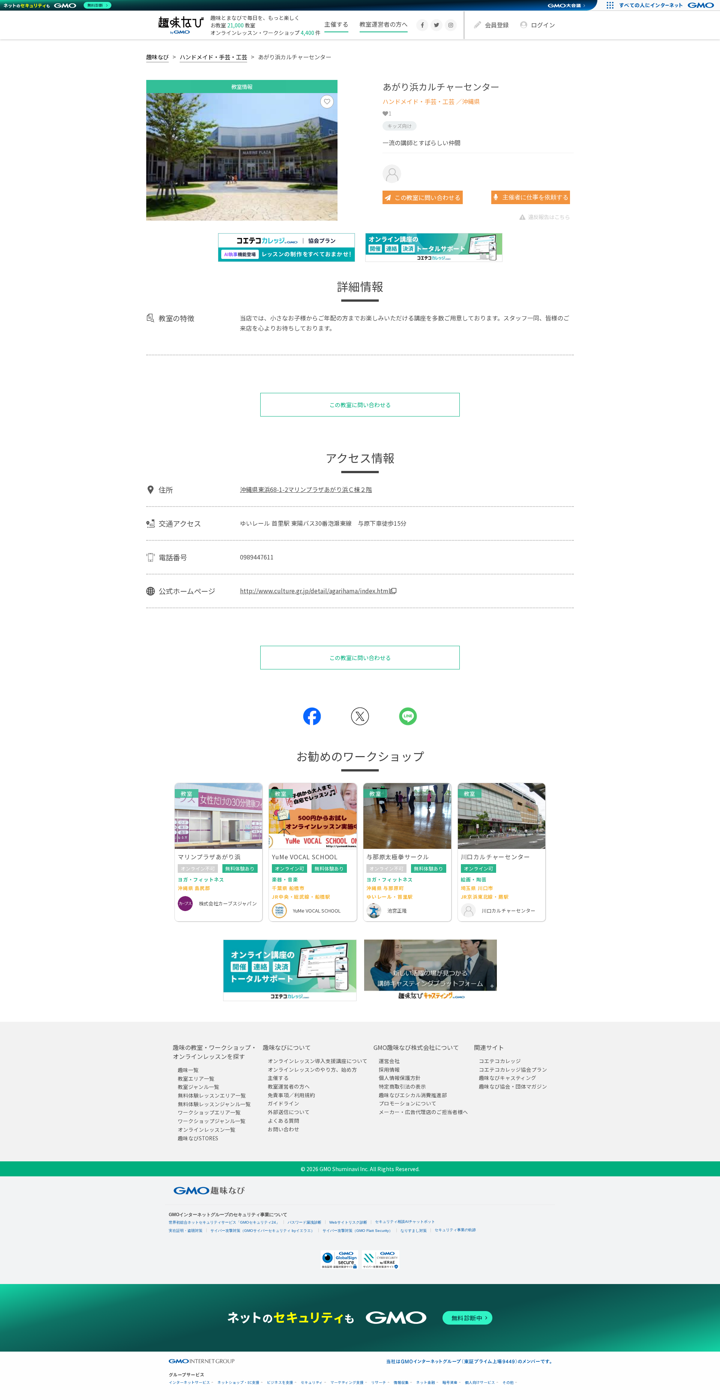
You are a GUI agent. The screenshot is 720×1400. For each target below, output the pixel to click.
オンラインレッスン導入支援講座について (318, 1061)
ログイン (543, 24)
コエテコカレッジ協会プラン (513, 1069)
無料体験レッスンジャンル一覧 (214, 1103)
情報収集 (401, 1382)
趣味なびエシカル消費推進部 (413, 1094)
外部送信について (289, 1112)
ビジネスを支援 (280, 1382)
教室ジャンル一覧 (198, 1086)
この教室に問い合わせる (427, 197)
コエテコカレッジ (500, 1061)
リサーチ (378, 1382)
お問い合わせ (283, 1128)
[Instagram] (451, 25)
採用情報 (389, 1069)
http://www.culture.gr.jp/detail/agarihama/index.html (315, 590)
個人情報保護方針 (400, 1077)
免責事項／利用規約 (291, 1094)
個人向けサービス (480, 1382)
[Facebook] (422, 25)
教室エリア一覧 (196, 1078)
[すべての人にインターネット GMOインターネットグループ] (667, 5)
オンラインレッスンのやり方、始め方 (312, 1069)
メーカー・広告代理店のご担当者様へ (423, 1112)
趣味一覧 (188, 1070)
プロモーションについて (407, 1103)
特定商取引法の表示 (402, 1086)
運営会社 (389, 1061)
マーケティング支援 (347, 1382)
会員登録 (497, 24)
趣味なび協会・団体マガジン (513, 1086)
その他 (508, 1382)
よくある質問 (283, 1120)
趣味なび (157, 57)
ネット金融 (425, 1382)
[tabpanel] (242, 157)
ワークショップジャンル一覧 (212, 1121)
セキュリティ (312, 1382)
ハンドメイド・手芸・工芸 (213, 57)
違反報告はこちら (549, 217)
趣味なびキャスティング (507, 1077)
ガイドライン (283, 1103)
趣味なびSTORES (198, 1137)
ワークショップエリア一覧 (209, 1112)
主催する (336, 24)
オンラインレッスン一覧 (207, 1129)
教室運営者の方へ (384, 24)
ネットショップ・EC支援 (239, 1382)
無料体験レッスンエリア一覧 (212, 1095)
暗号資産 (450, 1382)
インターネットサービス (189, 1382)
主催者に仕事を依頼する (534, 197)
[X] (436, 25)
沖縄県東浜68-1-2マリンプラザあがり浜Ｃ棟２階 (306, 489)
